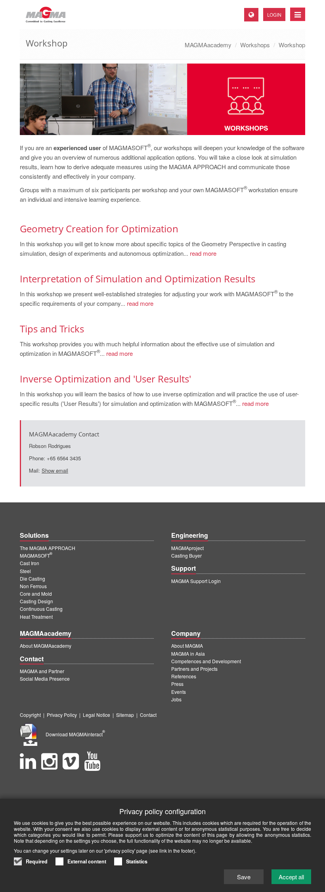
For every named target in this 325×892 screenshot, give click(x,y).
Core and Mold (36, 593)
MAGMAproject (187, 547)
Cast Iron (29, 563)
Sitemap (125, 714)
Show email (55, 470)
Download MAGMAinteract (75, 734)
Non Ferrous (33, 586)
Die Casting (32, 578)
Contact (148, 714)
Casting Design (36, 601)
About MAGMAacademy (45, 645)
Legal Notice (96, 714)
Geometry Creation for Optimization (99, 228)
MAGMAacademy (208, 45)
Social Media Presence (45, 678)
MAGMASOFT (36, 555)
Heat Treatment (36, 616)
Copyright (30, 714)
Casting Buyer (186, 555)
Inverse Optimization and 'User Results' (105, 378)
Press (177, 683)
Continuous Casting (41, 608)
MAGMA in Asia (188, 653)
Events (178, 691)
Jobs (176, 699)
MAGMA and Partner (42, 671)
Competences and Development (206, 661)
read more (202, 253)
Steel (25, 571)
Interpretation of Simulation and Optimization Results (137, 278)
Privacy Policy (62, 714)
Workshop (292, 45)
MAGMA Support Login (196, 580)
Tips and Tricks (52, 328)
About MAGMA (187, 645)
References (183, 676)
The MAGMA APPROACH (47, 547)
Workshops (255, 45)
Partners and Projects (194, 668)
